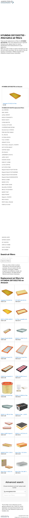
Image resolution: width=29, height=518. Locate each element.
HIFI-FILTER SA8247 (7, 147)
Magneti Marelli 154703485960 (10, 172)
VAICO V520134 (6, 247)
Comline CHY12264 (7, 125)
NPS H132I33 (5, 199)
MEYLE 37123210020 (7, 189)
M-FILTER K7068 (6, 167)
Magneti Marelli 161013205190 (9, 174)
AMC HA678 (5, 112)
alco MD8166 (5, 110)
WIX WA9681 (5, 249)
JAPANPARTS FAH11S (7, 154)
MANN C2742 (5, 182)
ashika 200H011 (6, 115)
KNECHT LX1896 (6, 162)
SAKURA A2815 (6, 237)
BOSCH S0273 (5, 119)
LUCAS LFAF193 (6, 164)
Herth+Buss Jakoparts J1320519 (10, 144)
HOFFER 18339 (6, 149)
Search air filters (6, 260)
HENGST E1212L (6, 142)
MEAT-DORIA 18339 (7, 184)
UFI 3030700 (5, 242)
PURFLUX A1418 (6, 204)
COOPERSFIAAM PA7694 (8, 127)
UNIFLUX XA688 (6, 244)
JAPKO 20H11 (5, 157)
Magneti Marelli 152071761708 (9, 169)
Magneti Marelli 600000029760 (10, 177)
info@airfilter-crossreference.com (21, 517)
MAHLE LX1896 (6, 179)
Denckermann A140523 (8, 129)
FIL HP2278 (5, 134)
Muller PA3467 (5, 194)
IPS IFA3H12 (5, 152)
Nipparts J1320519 (6, 197)
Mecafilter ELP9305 (7, 187)
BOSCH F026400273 (7, 117)
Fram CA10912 (5, 139)
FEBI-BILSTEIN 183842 (8, 132)
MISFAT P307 (5, 192)
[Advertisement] (14, 18)
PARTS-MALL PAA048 (7, 202)
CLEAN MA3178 (6, 122)
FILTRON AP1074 (6, 137)
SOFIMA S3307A (6, 239)
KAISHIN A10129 (6, 159)
